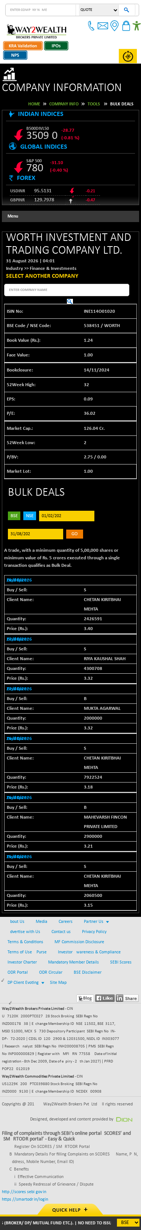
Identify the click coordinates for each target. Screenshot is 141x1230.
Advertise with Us (24, 932)
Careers (66, 921)
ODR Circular (50, 972)
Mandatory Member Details (73, 962)
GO (74, 533)
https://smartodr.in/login (25, 1199)
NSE (29, 515)
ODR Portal (18, 972)
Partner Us (93, 921)
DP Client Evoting (23, 982)
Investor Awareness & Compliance (89, 952)
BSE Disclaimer (88, 972)
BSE (14, 515)
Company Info (64, 104)
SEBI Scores (121, 962)
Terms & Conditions (25, 942)
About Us (16, 921)
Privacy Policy (94, 932)
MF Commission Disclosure (79, 942)
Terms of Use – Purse (27, 952)
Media (41, 921)
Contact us (61, 932)
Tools (94, 104)
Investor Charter (22, 962)
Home (34, 104)
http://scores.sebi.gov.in (24, 1192)
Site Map (58, 982)
